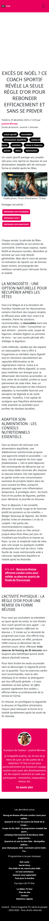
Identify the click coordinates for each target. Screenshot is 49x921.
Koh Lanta (24, 862)
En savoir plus (24, 787)
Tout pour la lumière (24, 878)
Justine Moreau (10, 123)
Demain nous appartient (24, 875)
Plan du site (24, 892)
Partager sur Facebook (16, 211)
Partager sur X (12, 218)
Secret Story (24, 865)
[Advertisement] (24, 40)
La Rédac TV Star (25, 889)
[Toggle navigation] (43, 6)
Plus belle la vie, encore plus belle (24, 868)
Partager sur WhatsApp (16, 224)
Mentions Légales (24, 899)
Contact (24, 895)
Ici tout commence (24, 871)
